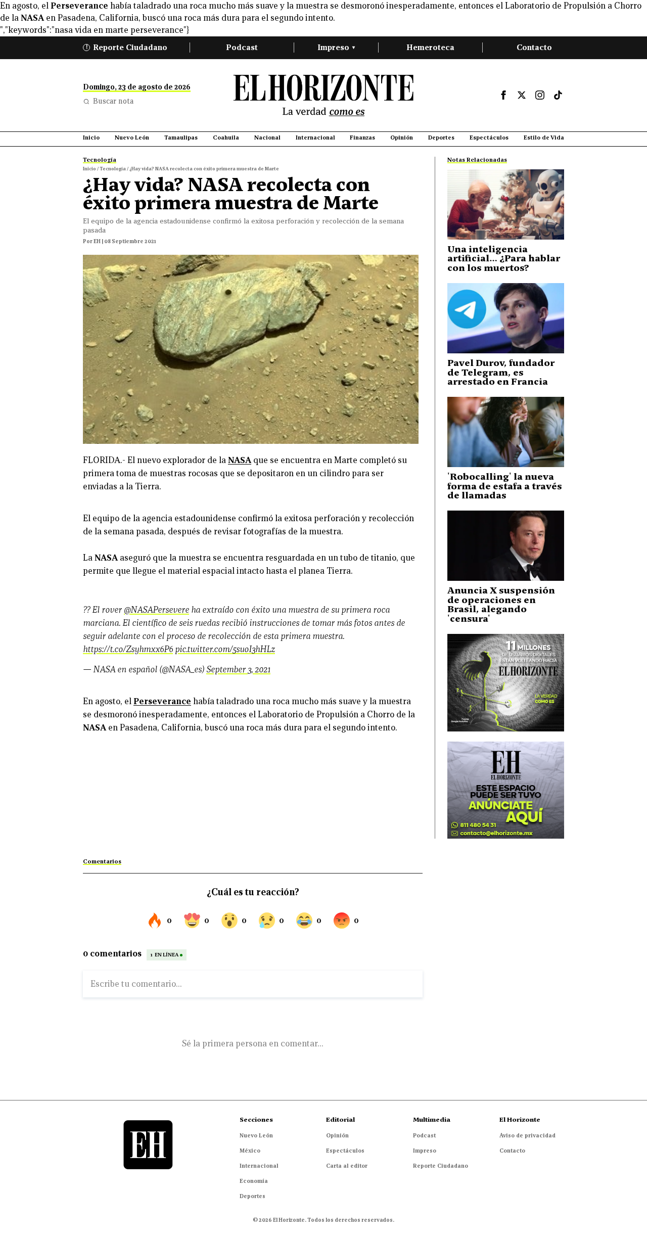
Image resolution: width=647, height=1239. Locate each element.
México (250, 1150)
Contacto (534, 47)
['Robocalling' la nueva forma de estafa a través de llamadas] (505, 432)
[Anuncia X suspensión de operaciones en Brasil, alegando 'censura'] (505, 546)
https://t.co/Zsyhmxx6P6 (128, 649)
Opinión (337, 1135)
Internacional (259, 1165)
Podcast (242, 47)
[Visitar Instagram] (540, 95)
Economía (254, 1180)
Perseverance (79, 6)
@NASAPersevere (156, 610)
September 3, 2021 (238, 669)
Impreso (336, 47)
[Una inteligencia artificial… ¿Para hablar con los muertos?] (505, 204)
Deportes (252, 1196)
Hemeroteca (430, 47)
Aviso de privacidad (527, 1135)
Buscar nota (113, 101)
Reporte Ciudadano (127, 47)
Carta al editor (346, 1165)
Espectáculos (345, 1150)
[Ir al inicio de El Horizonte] (323, 95)
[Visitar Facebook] (503, 95)
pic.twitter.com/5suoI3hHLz (225, 649)
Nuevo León (256, 1135)
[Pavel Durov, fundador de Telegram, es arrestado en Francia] (505, 318)
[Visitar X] (522, 95)
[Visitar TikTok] (558, 95)
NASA (239, 460)
